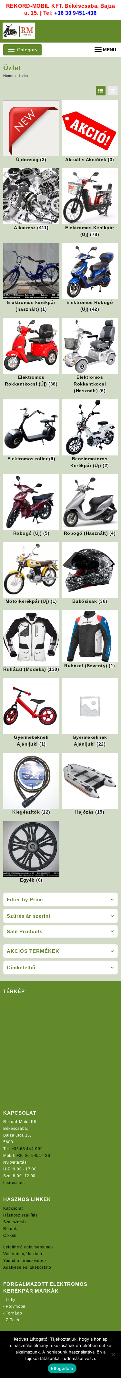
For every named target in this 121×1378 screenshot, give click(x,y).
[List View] (113, 90)
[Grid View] (101, 90)
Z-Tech (12, 1320)
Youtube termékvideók (25, 1260)
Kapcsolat (13, 1208)
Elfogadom (62, 1368)
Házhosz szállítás (20, 1215)
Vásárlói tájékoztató (22, 1254)
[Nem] (113, 1354)
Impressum (14, 1182)
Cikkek (9, 1235)
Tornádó (14, 1313)
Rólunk (10, 1229)
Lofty (10, 1299)
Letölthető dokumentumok (28, 1247)
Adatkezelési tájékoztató (27, 1267)
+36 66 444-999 (27, 1149)
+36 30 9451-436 (75, 13)
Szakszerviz (15, 1222)
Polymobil (15, 1306)
